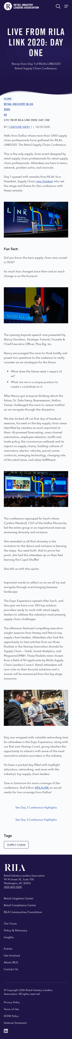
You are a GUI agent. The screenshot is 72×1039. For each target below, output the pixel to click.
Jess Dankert (44, 181)
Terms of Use (11, 1009)
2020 (7, 109)
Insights (9, 937)
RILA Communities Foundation (23, 912)
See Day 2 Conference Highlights (36, 807)
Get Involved (12, 955)
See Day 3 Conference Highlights (36, 819)
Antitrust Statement (15, 1023)
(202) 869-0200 (13, 887)
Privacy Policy (12, 1002)
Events (8, 948)
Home (8, 98)
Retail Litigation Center (18, 898)
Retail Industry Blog (18, 104)
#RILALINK (42, 787)
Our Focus (10, 923)
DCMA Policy (11, 1016)
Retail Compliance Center (20, 905)
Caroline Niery (19, 127)
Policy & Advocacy (15, 930)
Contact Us (11, 969)
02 (5, 114)
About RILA (11, 962)
